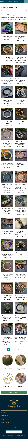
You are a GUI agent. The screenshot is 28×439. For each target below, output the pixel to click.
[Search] (22, 1)
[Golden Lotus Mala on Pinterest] (15, 427)
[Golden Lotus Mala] (14, 1)
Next (17, 349)
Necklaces (21, 379)
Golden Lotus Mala (11, 435)
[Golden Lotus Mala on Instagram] (13, 427)
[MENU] (1, 1)
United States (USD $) (13, 432)
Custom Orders (7, 379)
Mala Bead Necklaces (7, 362)
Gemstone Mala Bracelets (21, 362)
